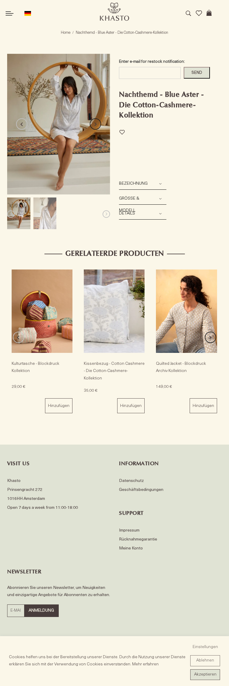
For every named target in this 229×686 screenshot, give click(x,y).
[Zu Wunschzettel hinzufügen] (122, 131)
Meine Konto (131, 548)
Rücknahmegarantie (138, 539)
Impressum (129, 530)
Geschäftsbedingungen (141, 490)
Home (65, 33)
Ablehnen (205, 660)
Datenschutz (131, 481)
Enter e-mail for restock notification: (152, 61)
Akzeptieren (205, 674)
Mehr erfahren (145, 664)
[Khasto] (114, 11)
